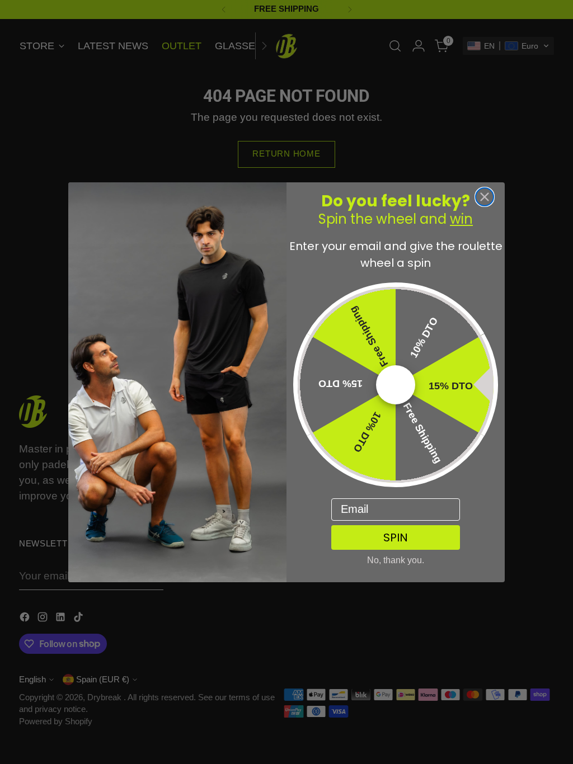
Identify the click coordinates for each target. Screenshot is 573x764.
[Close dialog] (485, 197)
